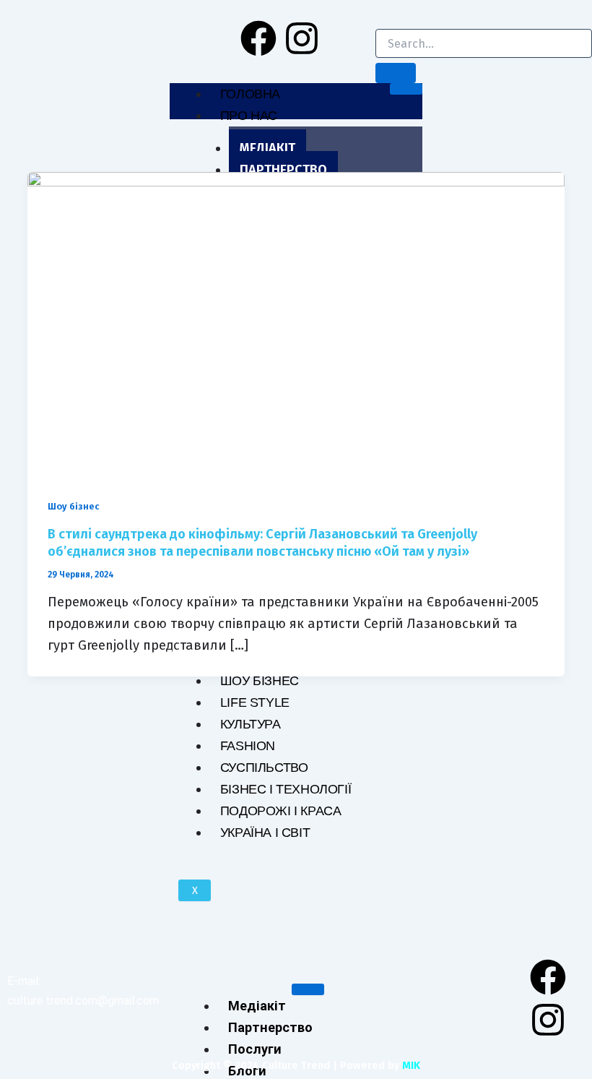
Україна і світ (265, 832)
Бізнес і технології (285, 788)
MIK (411, 1065)
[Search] (395, 73)
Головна (250, 93)
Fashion (247, 745)
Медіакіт (267, 148)
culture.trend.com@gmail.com (83, 1000)
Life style (255, 702)
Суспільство (264, 767)
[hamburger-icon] (406, 89)
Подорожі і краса (280, 810)
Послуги (255, 1049)
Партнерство (283, 170)
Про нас (248, 115)
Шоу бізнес (259, 680)
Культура (250, 723)
